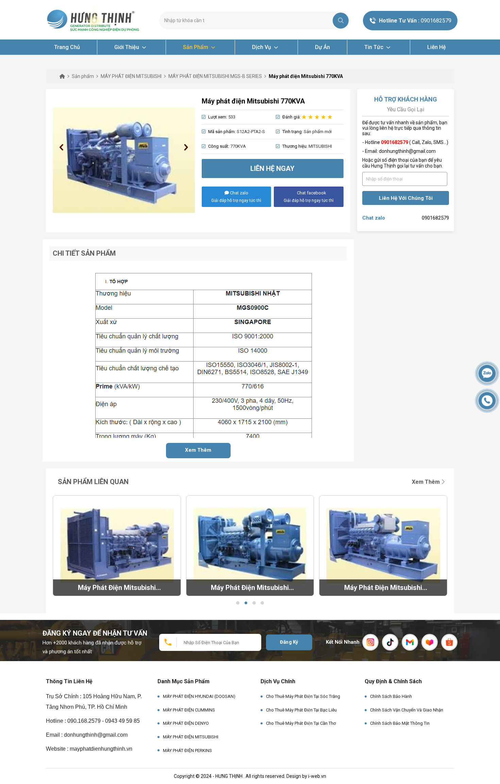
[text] (248, 20)
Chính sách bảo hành (391, 696)
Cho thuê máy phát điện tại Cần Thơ (301, 723)
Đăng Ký (289, 642)
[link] (94, 20)
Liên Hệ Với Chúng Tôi (406, 198)
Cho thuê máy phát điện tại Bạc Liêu (301, 710)
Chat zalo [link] (373, 218)
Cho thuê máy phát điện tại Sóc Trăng (303, 696)
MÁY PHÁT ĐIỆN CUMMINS (189, 710)
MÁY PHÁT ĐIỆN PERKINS (187, 750)
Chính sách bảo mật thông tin (400, 723)
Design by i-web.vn (306, 776)
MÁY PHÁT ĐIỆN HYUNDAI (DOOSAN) (199, 696)
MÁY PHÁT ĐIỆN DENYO (186, 723)
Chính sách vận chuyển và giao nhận (406, 710)
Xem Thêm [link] (426, 482)
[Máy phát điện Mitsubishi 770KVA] (124, 160)
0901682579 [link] (435, 218)
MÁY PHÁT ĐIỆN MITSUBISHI (190, 736)
